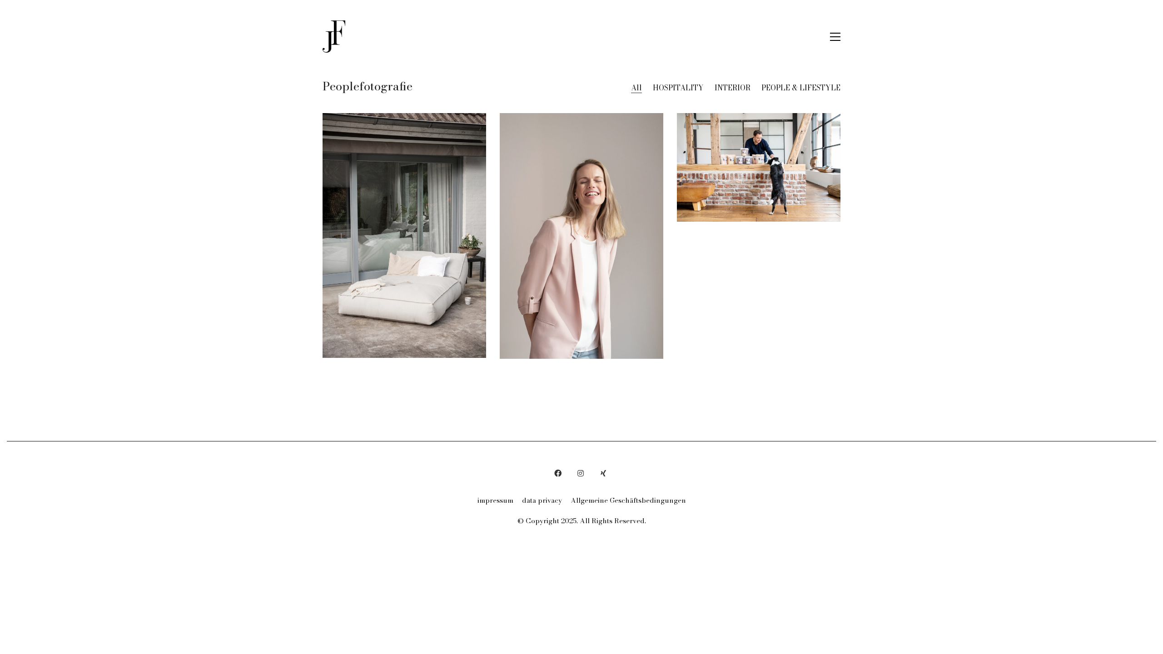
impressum (495, 500)
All (636, 88)
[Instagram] (581, 473)
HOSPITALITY (678, 88)
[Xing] (603, 473)
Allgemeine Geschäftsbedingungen (628, 500)
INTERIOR (732, 88)
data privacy (542, 500)
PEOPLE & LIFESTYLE (800, 88)
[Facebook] (558, 473)
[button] (835, 36)
